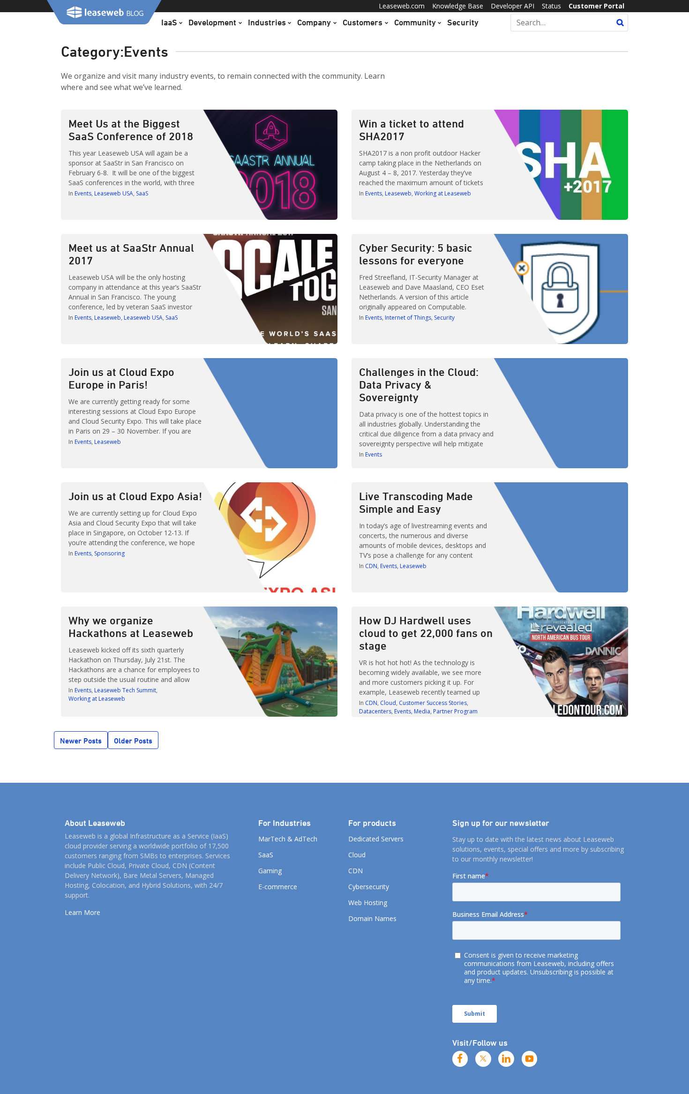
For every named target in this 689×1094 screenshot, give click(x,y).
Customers (362, 22)
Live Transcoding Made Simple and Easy (416, 502)
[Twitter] (483, 1059)
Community (415, 22)
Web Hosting (367, 902)
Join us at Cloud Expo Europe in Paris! (121, 378)
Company (314, 22)
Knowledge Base (457, 5)
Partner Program (455, 711)
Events (83, 193)
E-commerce (277, 886)
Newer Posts (81, 740)
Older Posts (133, 740)
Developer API (512, 5)
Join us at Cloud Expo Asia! (135, 496)
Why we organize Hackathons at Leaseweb (130, 626)
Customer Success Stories (433, 703)
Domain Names (372, 918)
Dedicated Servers (376, 838)
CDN (371, 566)
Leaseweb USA (113, 193)
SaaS (142, 193)
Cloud (388, 703)
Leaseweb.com (402, 5)
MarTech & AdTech (287, 838)
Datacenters (375, 711)
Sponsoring (109, 553)
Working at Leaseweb (442, 193)
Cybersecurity (368, 886)
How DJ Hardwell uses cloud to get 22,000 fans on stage (426, 633)
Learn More (82, 912)
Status (551, 5)
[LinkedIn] (506, 1059)
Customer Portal (596, 5)
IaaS (169, 22)
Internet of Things (408, 318)
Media (422, 711)
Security (463, 22)
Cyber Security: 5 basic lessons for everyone (415, 253)
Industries (267, 22)
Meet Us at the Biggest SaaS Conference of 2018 (130, 129)
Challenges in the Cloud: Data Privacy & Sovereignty (419, 384)
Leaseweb (398, 193)
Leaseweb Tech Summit (125, 690)
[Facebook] (460, 1059)
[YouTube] (530, 1059)
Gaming (270, 870)
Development (212, 22)
